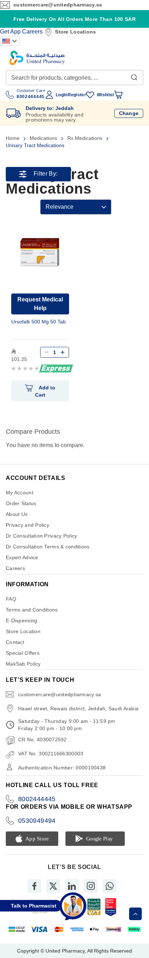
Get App (10, 31)
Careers (32, 31)
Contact (15, 642)
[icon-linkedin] (72, 886)
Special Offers (22, 653)
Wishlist (105, 94)
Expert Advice (22, 557)
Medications (44, 138)
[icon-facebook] (34, 886)
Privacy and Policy (27, 525)
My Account (19, 492)
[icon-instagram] (91, 886)
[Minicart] (118, 94)
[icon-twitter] (53, 886)
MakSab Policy (23, 664)
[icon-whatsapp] (109, 886)
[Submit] (134, 75)
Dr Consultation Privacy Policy (41, 536)
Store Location (23, 631)
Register (77, 94)
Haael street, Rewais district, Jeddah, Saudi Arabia (78, 708)
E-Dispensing (21, 620)
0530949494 (37, 820)
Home (13, 138)
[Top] (135, 914)
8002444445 (37, 799)
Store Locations (75, 32)
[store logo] (37, 57)
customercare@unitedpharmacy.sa (57, 5)
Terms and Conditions (32, 610)
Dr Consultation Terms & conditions (48, 546)
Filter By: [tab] (46, 174)
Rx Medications (85, 138)
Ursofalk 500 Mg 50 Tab (38, 322)
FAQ (11, 599)
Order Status (21, 503)
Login (61, 94)
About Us (16, 514)
